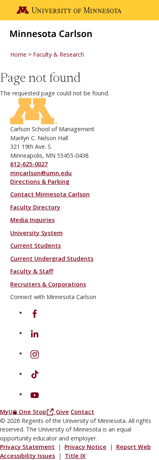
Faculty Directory (35, 207)
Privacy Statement (27, 447)
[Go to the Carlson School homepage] (51, 33)
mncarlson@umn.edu (41, 173)
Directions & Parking (39, 181)
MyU (9, 412)
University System (36, 233)
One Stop (37, 412)
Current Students (35, 245)
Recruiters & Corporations (48, 284)
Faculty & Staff (31, 271)
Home (18, 54)
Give (62, 412)
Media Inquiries (32, 220)
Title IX (75, 456)
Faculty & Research (58, 54)
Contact (82, 412)
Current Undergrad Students (51, 258)
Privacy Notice (85, 447)
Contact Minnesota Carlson (50, 194)
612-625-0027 (29, 164)
